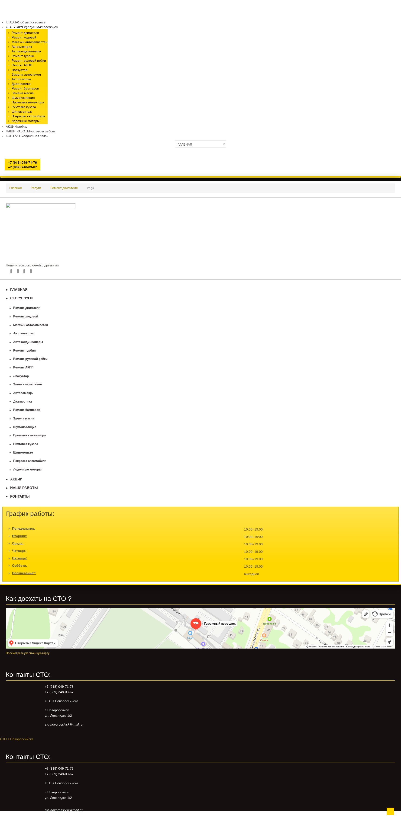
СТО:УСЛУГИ (21, 298)
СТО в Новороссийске (16, 739)
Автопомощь (23, 393)
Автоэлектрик (23, 333)
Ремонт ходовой (25, 316)
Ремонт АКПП (23, 367)
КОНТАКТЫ (20, 496)
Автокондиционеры (28, 342)
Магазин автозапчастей (30, 325)
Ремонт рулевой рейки (30, 359)
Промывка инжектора (29, 435)
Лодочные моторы (27, 469)
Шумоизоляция (24, 427)
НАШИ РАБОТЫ (24, 488)
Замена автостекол (27, 384)
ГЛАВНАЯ (19, 289)
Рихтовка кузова (25, 444)
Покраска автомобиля (29, 461)
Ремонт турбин (24, 350)
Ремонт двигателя (26, 308)
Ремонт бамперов (26, 410)
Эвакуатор (21, 376)
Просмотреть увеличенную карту (27, 653)
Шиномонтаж (23, 452)
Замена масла (23, 418)
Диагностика (22, 401)
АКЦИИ (16, 479)
